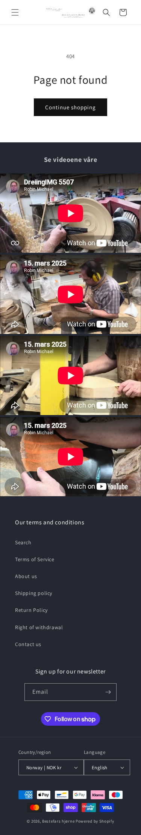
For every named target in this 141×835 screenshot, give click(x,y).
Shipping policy (33, 593)
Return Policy (31, 610)
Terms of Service (35, 559)
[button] (15, 12)
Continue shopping (70, 107)
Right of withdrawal (39, 627)
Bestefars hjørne (58, 821)
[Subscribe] (108, 692)
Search (23, 542)
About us (26, 576)
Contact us (28, 644)
